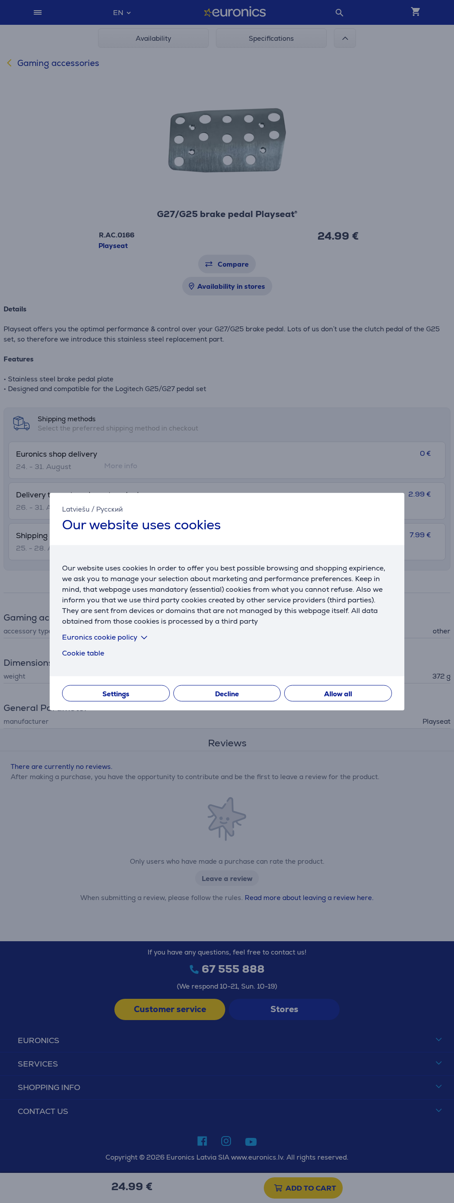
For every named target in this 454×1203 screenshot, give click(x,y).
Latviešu (76, 509)
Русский (109, 509)
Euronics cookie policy (99, 636)
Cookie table (83, 652)
